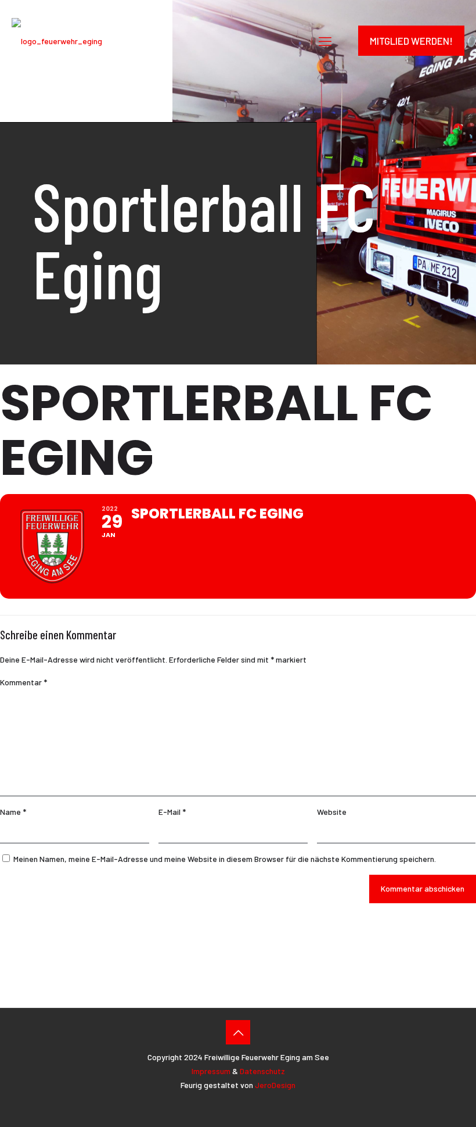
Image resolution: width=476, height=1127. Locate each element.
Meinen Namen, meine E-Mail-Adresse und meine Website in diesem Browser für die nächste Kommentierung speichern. (224, 859)
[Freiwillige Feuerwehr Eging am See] (57, 40)
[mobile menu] (325, 41)
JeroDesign (275, 1085)
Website (332, 812)
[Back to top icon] (238, 1032)
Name (13, 812)
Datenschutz (262, 1071)
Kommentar (23, 682)
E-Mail (172, 812)
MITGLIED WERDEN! (411, 40)
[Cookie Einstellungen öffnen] (450, 1112)
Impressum (211, 1071)
